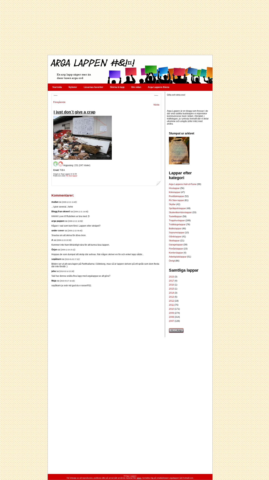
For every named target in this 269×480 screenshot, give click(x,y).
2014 (171, 293)
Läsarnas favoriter (93, 87)
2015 (171, 289)
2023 (171, 276)
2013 (171, 297)
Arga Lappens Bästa (158, 87)
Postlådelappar (177, 196)
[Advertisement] (130, 27)
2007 (171, 321)
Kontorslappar (176, 252)
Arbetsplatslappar (178, 256)
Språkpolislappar (177, 208)
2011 (171, 305)
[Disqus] (106, 332)
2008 (171, 317)
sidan (139, 478)
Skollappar (174, 240)
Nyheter (73, 87)
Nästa (156, 104)
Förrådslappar (176, 248)
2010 (171, 309)
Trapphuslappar (177, 220)
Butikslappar (175, 228)
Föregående (59, 102)
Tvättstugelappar (177, 224)
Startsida (57, 87)
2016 (171, 284)
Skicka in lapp (117, 87)
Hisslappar (174, 188)
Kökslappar (175, 192)
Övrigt (172, 261)
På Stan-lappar (71, 176)
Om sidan (136, 87)
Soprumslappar (177, 232)
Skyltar (172, 204)
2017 (171, 280)
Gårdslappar (175, 236)
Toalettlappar (175, 216)
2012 (171, 301)
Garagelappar (176, 244)
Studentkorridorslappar (180, 212)
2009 (171, 313)
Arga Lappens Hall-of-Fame (183, 184)
